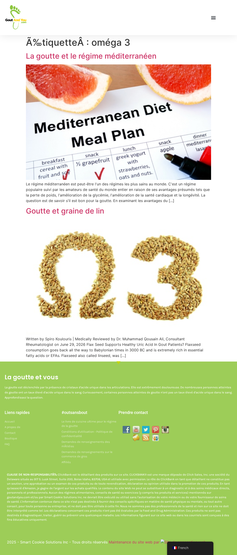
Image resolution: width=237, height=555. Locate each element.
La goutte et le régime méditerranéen (91, 55)
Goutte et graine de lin (65, 210)
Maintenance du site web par (135, 542)
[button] (213, 17)
